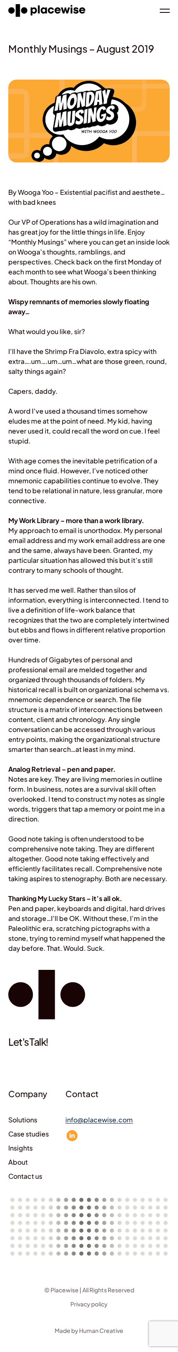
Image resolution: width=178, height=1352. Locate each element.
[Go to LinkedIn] (72, 1135)
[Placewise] (46, 10)
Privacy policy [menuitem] (89, 1304)
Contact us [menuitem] (25, 1176)
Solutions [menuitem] (22, 1119)
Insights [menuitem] (20, 1148)
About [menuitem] (18, 1162)
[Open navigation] (165, 11)
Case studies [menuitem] (28, 1133)
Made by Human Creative (89, 1330)
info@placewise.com (99, 1119)
